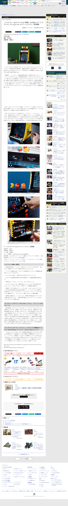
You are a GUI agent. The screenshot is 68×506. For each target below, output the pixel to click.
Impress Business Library (19, 472)
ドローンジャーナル (6, 476)
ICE (51, 467)
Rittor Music (30, 467)
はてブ (26, 414)
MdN (40, 478)
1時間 (49, 16)
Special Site (52, 36)
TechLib (42, 486)
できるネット (5, 484)
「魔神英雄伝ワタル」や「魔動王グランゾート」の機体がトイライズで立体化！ (59, 270)
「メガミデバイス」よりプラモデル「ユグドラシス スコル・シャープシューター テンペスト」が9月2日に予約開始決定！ (59, 115)
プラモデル (19, 5)
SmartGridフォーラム (18, 468)
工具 (45, 5)
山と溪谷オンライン (32, 478)
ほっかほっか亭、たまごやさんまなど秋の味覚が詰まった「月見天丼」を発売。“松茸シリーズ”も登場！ (57, 213)
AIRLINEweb (43, 468)
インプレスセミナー (18, 474)
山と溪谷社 (30, 476)
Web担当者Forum (6, 470)
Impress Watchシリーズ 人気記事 (56, 202)
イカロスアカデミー (44, 476)
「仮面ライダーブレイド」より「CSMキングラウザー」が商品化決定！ (59, 255)
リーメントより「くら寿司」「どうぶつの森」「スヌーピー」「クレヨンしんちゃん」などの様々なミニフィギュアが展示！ (59, 266)
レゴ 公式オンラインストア (15, 255)
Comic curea (54, 470)
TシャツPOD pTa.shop (56, 480)
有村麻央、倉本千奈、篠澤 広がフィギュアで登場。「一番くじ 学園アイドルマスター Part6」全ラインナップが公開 (59, 180)
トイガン (30, 5)
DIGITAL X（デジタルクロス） (19, 476)
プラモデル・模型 (8, 353)
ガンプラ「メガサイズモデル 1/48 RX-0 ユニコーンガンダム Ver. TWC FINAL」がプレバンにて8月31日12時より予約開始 (57, 20)
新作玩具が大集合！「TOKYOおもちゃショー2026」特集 (57, 224)
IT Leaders (5, 474)
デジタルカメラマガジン (7, 482)
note (32, 414)
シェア (19, 414)
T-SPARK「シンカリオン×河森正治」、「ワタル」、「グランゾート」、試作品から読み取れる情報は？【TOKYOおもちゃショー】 (59, 147)
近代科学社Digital (32, 484)
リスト (13, 414)
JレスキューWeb (44, 474)
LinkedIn (39, 414)
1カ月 (64, 16)
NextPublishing (17, 484)
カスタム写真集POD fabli (57, 482)
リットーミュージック (33, 468)
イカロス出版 (41, 467)
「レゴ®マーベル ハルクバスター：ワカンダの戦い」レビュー (38, 434)
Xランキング (52, 72)
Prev (6, 365)
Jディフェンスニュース (45, 470)
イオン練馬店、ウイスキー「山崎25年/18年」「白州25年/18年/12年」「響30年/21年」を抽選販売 (57, 219)
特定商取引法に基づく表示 (61, 491)
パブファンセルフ (55, 476)
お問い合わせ (15, 491)
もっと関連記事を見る (23, 454)
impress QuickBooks (56, 472)
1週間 (59, 16)
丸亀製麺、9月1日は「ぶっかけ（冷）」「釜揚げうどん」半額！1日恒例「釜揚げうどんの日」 (57, 210)
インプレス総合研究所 (7, 472)
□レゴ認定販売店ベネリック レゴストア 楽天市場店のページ (17, 424)
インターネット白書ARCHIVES (8, 486)
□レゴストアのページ (8, 422)
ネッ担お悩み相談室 (6, 478)
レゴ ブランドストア (31, 255)
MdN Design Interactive (45, 482)
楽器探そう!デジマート (33, 470)
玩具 (42, 5)
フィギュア (25, 5)
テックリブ (41, 484)
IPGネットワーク (54, 478)
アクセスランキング (53, 15)
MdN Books (43, 480)
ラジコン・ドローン (38, 353)
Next (42, 365)
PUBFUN (52, 474)
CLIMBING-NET (32, 480)
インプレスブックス (18, 482)
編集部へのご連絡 (30, 491)
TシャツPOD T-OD (32, 472)
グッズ (38, 5)
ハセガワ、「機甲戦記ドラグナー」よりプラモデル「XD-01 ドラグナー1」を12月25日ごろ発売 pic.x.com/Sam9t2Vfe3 (57, 82)
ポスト (9, 414)
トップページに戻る (23, 458)
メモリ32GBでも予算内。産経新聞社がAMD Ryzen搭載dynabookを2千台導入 (59, 54)
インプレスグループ (51, 491)
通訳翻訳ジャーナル (44, 472)
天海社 (53, 468)
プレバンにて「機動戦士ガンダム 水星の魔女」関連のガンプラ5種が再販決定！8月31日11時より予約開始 (57, 23)
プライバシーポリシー (38, 491)
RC (34, 5)
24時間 (53, 16)
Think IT (4, 468)
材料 (49, 5)
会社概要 (45, 491)
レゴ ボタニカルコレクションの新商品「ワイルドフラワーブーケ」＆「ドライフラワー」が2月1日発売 (16, 434)
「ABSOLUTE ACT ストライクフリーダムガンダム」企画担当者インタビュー (59, 242)
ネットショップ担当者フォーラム (20, 470)
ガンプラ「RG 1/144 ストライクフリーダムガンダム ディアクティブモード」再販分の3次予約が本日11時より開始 (59, 199)
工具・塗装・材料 (38, 379)
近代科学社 (30, 482)
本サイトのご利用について (6, 491)
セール (53, 5)
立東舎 (30, 474)
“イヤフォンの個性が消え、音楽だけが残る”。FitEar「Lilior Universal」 (58, 45)
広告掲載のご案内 (22, 491)
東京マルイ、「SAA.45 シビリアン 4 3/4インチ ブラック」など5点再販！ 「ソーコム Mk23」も (57, 29)
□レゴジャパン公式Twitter (9, 420)
